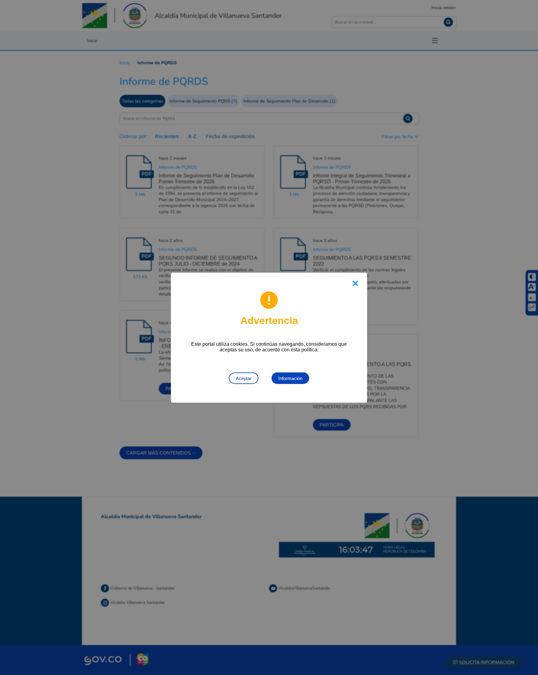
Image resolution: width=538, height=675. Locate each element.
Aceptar (244, 378)
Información (290, 378)
